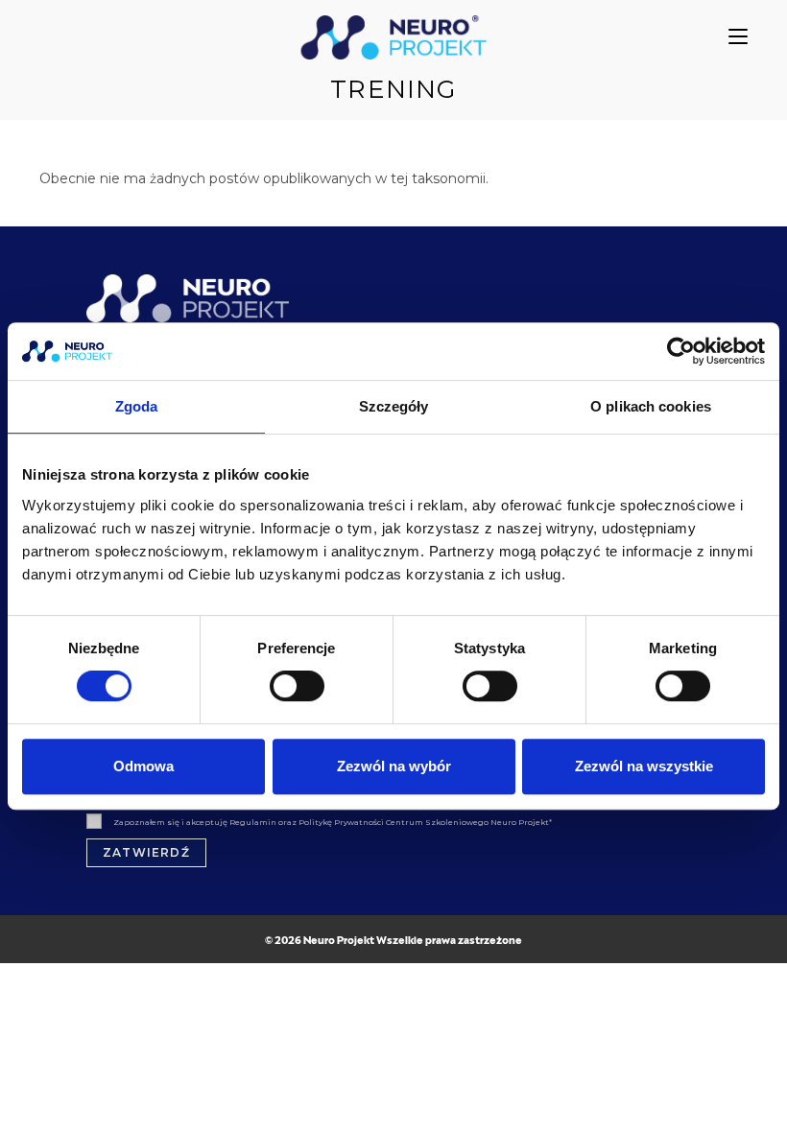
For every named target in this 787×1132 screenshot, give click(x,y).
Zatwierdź (146, 852)
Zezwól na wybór (394, 766)
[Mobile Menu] (738, 37)
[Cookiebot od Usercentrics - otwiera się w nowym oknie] (681, 351)
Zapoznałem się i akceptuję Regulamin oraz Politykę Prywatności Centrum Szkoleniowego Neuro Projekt (332, 822)
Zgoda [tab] (136, 406)
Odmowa (143, 766)
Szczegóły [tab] (394, 406)
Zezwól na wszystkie (644, 766)
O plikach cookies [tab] (650, 406)
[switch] (297, 686)
